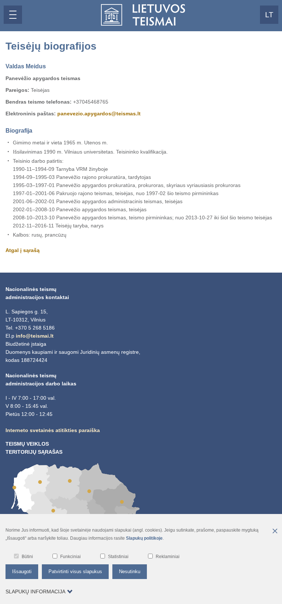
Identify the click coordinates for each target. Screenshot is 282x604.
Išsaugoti (22, 571)
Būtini (27, 556)
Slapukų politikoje (144, 538)
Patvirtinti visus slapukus (75, 571)
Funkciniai (70, 556)
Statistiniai (118, 556)
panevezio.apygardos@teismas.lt (99, 113)
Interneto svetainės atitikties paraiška (53, 430)
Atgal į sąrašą (23, 250)
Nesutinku (129, 571)
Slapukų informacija (35, 591)
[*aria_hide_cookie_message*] (274, 531)
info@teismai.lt (35, 336)
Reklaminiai (168, 556)
